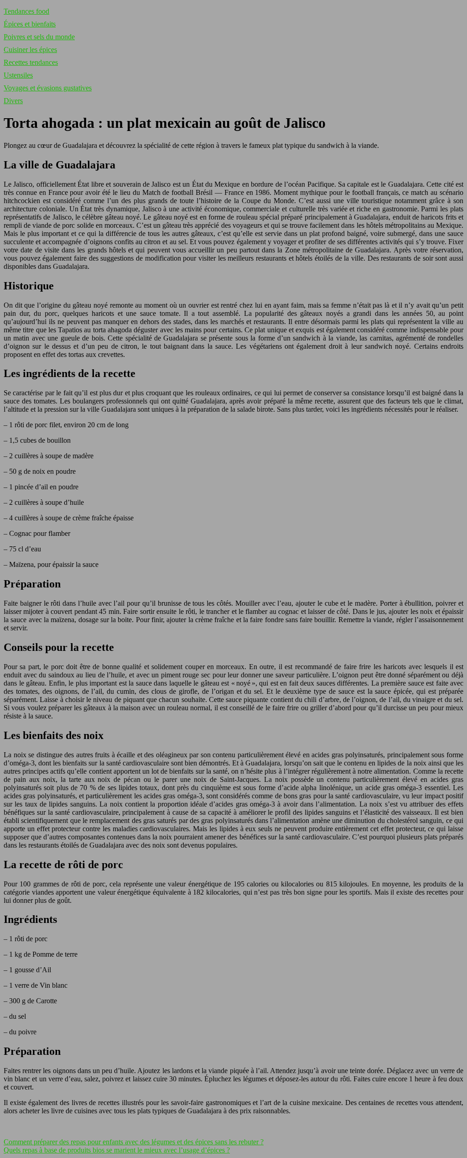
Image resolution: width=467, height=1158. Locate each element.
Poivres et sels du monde (39, 37)
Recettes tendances (31, 62)
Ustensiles (18, 75)
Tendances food (26, 11)
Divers (13, 101)
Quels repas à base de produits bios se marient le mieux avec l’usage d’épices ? (117, 1150)
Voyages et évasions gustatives (48, 88)
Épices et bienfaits (30, 24)
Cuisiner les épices (30, 49)
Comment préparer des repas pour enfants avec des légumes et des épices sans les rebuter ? (134, 1142)
